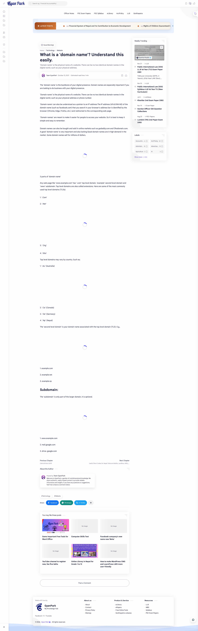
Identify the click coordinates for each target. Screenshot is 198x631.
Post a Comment (84, 583)
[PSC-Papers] (150, 116)
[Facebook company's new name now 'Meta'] (113, 526)
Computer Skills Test (80, 536)
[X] (43, 616)
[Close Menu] (172, 26)
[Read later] (122, 75)
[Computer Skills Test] (84, 526)
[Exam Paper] (150, 105)
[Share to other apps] (91, 502)
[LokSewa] (148, 97)
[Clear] (65, 3)
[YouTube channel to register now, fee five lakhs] (55, 551)
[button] (194, 3)
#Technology (45, 496)
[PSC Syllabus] (99, 13)
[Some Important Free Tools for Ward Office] (55, 526)
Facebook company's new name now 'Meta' (111, 537)
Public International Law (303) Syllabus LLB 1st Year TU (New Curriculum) (150, 89)
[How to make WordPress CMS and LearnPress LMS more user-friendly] (113, 551)
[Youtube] (49, 616)
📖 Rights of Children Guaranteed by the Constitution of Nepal (135, 26)
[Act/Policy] (120, 13)
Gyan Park (45, 622)
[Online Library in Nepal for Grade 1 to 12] (84, 551)
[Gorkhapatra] (138, 13)
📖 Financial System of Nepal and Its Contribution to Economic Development (67, 26)
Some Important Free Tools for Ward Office (55, 537)
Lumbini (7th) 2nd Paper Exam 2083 (150, 121)
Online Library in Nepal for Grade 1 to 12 (82, 562)
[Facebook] (38, 616)
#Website (57, 496)
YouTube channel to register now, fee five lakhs (54, 562)
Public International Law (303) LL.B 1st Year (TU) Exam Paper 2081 (150, 69)
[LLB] (128, 13)
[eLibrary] (110, 13)
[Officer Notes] (69, 13)
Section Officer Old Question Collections (149, 110)
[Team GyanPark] (51, 75)
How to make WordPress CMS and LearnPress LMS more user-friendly (112, 564)
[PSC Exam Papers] (84, 13)
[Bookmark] (186, 3)
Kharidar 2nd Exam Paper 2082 (150, 100)
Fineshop (79, 622)
